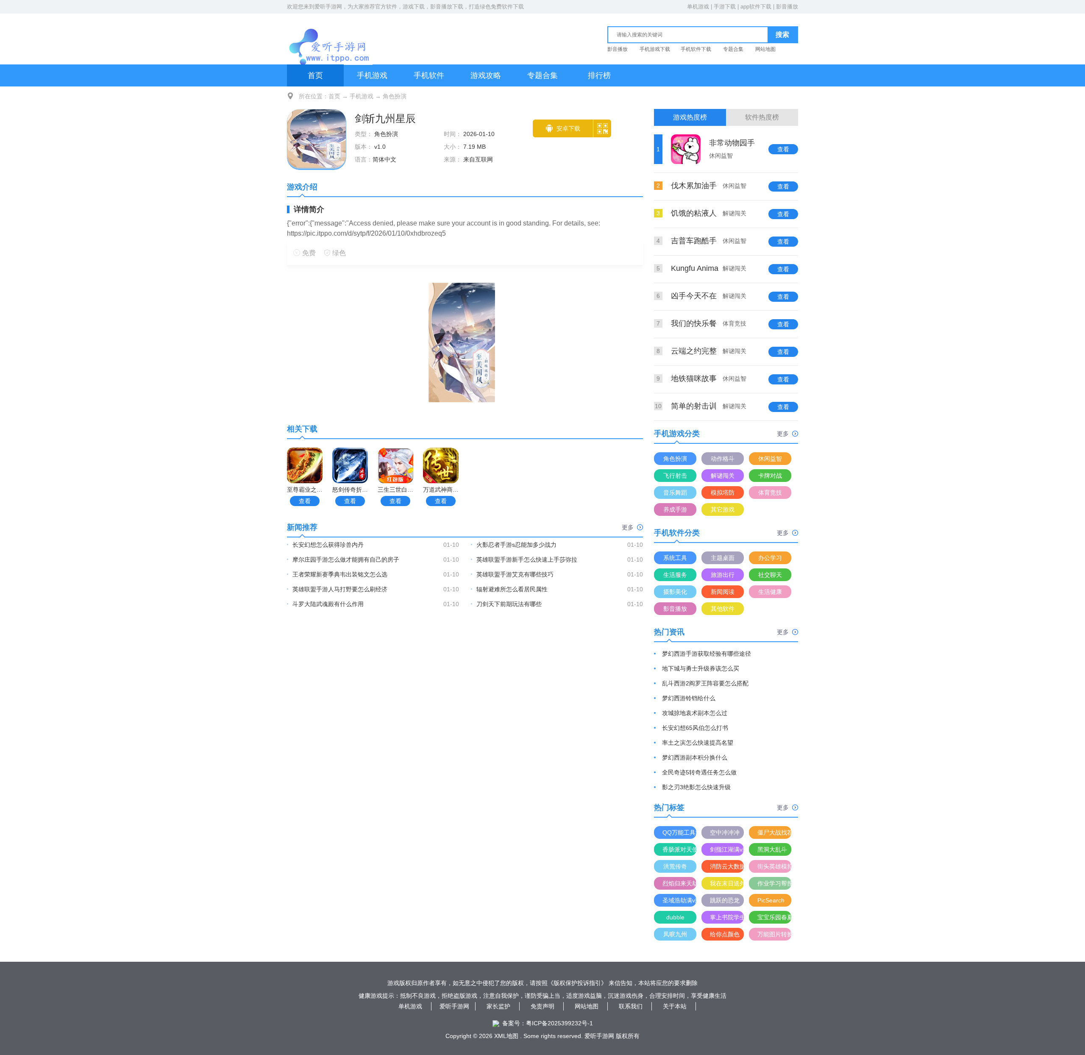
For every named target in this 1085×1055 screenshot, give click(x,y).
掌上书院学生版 (727, 917)
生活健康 (770, 591)
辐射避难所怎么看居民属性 (512, 589)
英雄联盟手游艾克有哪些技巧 (515, 574)
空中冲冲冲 (725, 832)
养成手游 (675, 509)
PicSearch (771, 900)
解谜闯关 (722, 475)
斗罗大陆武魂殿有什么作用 (328, 604)
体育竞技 (770, 492)
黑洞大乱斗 (772, 849)
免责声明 (542, 1006)
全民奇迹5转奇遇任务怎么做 (699, 772)
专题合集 (733, 49)
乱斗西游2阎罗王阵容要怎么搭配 (705, 683)
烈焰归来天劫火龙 (679, 883)
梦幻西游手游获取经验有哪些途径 (706, 653)
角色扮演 (394, 96)
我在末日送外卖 (727, 883)
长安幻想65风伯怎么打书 (695, 727)
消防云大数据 (727, 866)
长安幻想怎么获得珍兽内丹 (328, 544)
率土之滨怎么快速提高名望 (697, 742)
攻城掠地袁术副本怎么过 (694, 713)
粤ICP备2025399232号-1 (559, 1023)
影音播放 (787, 6)
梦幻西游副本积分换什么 (694, 757)
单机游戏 (698, 6)
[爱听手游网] (330, 37)
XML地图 (506, 1036)
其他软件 (722, 608)
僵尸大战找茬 (774, 832)
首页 (315, 75)
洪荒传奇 (675, 866)
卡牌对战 (770, 475)
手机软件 (429, 75)
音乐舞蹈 (675, 492)
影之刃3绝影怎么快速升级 (696, 787)
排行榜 (599, 75)
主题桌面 (722, 557)
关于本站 (675, 1006)
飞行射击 (675, 475)
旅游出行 (722, 574)
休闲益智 (770, 458)
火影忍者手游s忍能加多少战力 (516, 544)
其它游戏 (722, 509)
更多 (628, 527)
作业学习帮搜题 (774, 883)
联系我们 (631, 1006)
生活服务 (675, 574)
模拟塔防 (722, 492)
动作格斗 (722, 458)
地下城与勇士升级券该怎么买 (700, 668)
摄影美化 (675, 591)
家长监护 (498, 1006)
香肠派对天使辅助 (679, 849)
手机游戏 (372, 75)
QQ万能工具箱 (679, 832)
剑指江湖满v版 (727, 849)
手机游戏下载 (655, 49)
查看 (305, 501)
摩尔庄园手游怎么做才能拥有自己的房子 (345, 559)
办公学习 (770, 557)
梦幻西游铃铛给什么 (688, 698)
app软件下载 (755, 6)
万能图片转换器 (774, 934)
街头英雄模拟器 (774, 866)
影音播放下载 (446, 6)
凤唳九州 (675, 934)
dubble (675, 917)
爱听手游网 (328, 6)
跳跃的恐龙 (725, 900)
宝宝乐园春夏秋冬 (774, 917)
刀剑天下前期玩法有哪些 (509, 604)
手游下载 (725, 6)
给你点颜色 (725, 934)
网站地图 (765, 49)
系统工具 (675, 557)
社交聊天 (770, 574)
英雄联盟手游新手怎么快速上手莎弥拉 (526, 559)
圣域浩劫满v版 (679, 900)
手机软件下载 (696, 49)
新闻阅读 (722, 591)
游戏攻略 (485, 75)
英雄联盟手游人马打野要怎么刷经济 (339, 589)
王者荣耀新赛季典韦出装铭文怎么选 (339, 574)
